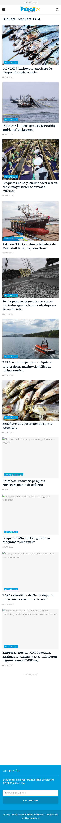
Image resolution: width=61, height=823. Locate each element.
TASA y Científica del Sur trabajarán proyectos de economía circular (28, 597)
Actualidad (11, 62)
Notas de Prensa (14, 238)
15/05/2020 (8, 665)
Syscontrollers (32, 818)
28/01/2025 (8, 77)
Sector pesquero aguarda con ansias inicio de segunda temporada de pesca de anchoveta (29, 305)
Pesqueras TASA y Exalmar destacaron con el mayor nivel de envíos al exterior (29, 187)
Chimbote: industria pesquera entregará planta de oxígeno (23, 483)
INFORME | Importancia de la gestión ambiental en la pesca (28, 128)
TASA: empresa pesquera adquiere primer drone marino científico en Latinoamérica (27, 366)
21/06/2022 (8, 375)
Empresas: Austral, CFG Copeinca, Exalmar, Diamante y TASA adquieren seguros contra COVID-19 (29, 657)
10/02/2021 (8, 432)
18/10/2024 (8, 134)
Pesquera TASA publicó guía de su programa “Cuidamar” (26, 540)
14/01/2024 (8, 196)
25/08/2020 (8, 490)
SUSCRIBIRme (30, 800)
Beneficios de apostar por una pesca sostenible (27, 426)
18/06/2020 (8, 547)
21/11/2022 (8, 314)
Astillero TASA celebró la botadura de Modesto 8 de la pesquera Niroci (29, 246)
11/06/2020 (8, 604)
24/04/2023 (8, 253)
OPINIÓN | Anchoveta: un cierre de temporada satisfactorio (27, 70)
